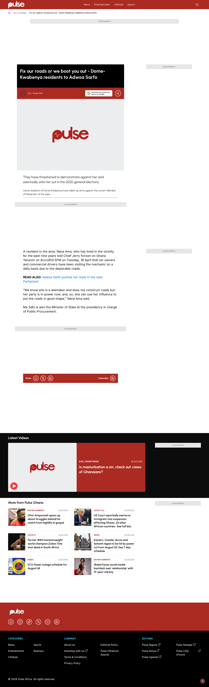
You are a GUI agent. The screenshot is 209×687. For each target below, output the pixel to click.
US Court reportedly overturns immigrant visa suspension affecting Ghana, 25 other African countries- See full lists (112, 521)
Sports (131, 4)
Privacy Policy (72, 663)
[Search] (197, 4)
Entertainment (102, 4)
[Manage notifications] (202, 681)
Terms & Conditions (75, 657)
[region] (104, 494)
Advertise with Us (74, 650)
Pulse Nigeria (149, 644)
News (87, 4)
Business (39, 650)
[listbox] (104, 494)
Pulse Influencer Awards (110, 652)
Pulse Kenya (149, 650)
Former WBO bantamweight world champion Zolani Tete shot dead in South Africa (45, 543)
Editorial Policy (109, 644)
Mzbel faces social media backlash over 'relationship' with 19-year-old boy (113, 568)
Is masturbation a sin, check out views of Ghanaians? (110, 469)
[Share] (118, 93)
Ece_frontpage (20, 13)
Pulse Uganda (150, 657)
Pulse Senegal (184, 644)
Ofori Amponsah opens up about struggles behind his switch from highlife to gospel (46, 519)
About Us (69, 644)
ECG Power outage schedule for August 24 (47, 566)
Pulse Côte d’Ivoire (182, 652)
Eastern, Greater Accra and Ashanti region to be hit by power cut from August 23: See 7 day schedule (114, 545)
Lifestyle (118, 4)
